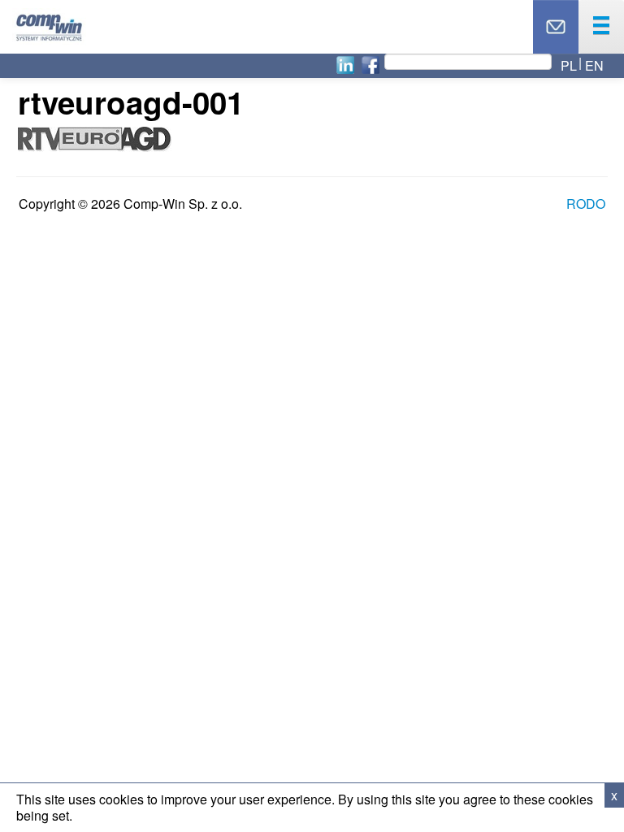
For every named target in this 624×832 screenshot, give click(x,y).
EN (594, 65)
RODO (585, 203)
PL (569, 65)
